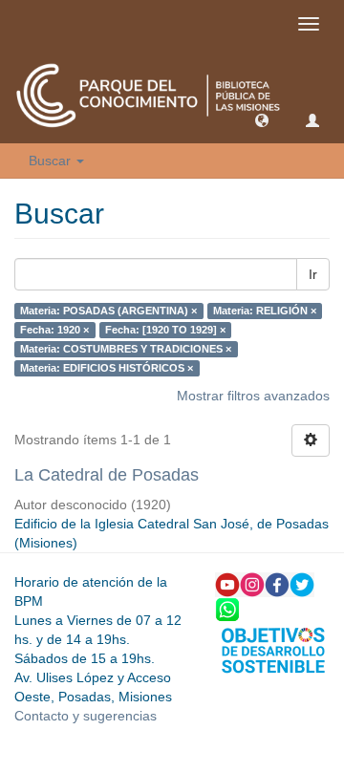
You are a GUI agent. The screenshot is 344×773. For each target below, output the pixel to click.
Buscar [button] (52, 160)
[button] (262, 119)
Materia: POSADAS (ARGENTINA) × (108, 310)
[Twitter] (302, 583)
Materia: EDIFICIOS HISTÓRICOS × (106, 368)
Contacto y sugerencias (85, 715)
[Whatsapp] (227, 608)
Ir (313, 274)
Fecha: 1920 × (54, 329)
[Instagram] (252, 583)
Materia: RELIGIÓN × (264, 310)
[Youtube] (227, 583)
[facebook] (277, 583)
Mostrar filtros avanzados (253, 395)
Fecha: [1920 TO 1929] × (165, 329)
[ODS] (273, 648)
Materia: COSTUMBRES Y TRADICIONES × (125, 348)
